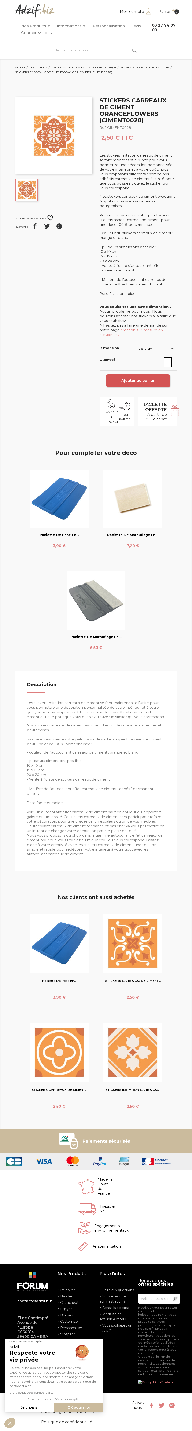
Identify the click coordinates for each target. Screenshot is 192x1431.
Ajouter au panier (138, 380)
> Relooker (66, 1290)
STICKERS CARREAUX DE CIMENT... (133, 981)
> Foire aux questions (117, 1290)
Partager (35, 226)
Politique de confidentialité (66, 1422)
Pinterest (59, 226)
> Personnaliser (69, 1328)
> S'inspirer (66, 1334)
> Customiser (68, 1321)
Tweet (47, 226)
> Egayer (64, 1309)
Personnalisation (109, 26)
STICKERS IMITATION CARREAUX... (132, 1090)
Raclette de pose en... (59, 535)
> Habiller (64, 1296)
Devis (135, 26)
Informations (72, 25)
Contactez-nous (36, 33)
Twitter (161, 1405)
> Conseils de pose (115, 1308)
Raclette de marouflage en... (132, 535)
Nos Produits (36, 25)
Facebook (151, 1405)
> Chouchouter (69, 1303)
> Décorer (65, 1315)
